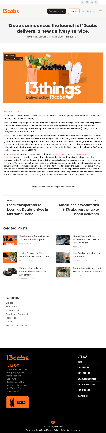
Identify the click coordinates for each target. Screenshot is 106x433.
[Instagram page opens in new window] (87, 2)
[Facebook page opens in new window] (83, 2)
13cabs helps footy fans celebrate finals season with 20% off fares (33, 271)
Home (79, 361)
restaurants (58, 154)
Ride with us (83, 367)
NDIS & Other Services (87, 384)
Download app (56, 11)
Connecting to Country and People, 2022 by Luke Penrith (87, 270)
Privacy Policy (53, 430)
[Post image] (10, 240)
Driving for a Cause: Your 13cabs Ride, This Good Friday (34, 255)
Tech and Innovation (16, 325)
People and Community (13, 59)
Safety (9, 321)
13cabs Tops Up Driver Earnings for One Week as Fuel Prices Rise (86, 239)
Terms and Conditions (36, 430)
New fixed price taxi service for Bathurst (87, 255)
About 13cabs (83, 390)
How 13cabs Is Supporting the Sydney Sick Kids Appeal (34, 238)
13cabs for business (86, 378)
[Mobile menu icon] (100, 11)
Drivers (9, 302)
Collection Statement (71, 430)
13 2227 (92, 11)
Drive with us (83, 373)
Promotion (11, 317)
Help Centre (82, 395)
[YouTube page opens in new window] (92, 2)
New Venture (9, 55)
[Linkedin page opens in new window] (96, 2)
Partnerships (12, 310)
